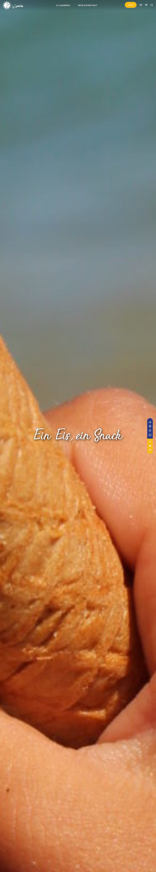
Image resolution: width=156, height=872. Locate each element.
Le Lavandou (63, 5)
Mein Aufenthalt (87, 5)
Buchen (131, 5)
